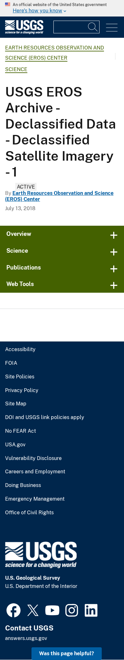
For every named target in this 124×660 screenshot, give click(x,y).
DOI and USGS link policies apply (44, 417)
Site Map (15, 404)
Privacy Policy (21, 390)
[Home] (24, 33)
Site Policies (19, 377)
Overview (18, 233)
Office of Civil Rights (29, 513)
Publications (23, 267)
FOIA (11, 363)
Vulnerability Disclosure (33, 458)
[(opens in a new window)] (13, 609)
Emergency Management (35, 499)
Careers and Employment (35, 472)
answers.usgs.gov (26, 638)
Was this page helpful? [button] (66, 653)
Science (16, 69)
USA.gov (15, 445)
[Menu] (112, 28)
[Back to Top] (101, 637)
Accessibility (20, 349)
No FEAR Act (20, 431)
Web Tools (20, 284)
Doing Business (23, 485)
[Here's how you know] (62, 8)
